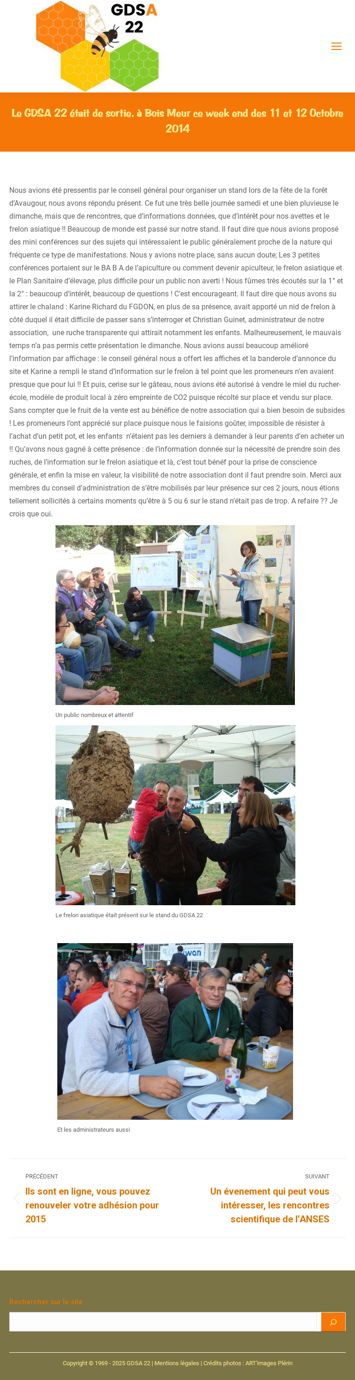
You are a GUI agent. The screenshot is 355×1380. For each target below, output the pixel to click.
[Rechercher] (333, 1322)
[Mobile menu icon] (336, 46)
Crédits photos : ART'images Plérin (248, 1363)
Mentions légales (176, 1363)
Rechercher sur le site (46, 1302)
